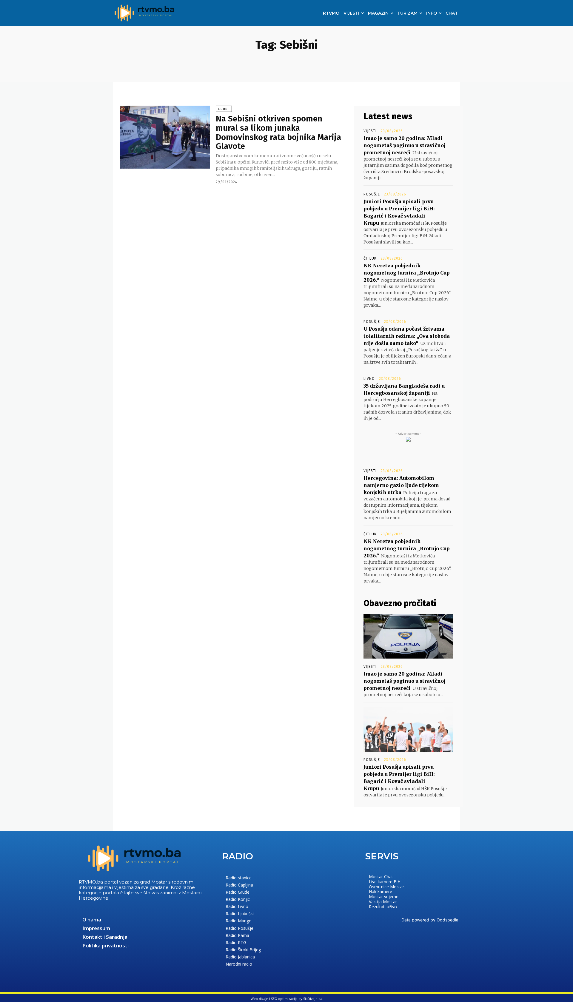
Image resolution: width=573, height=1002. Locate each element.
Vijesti (370, 131)
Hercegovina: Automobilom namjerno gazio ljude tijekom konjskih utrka (401, 485)
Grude (224, 109)
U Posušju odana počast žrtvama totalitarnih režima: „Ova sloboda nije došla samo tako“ (406, 336)
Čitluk (370, 258)
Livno (369, 378)
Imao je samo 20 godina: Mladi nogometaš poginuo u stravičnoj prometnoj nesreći (404, 145)
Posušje (371, 194)
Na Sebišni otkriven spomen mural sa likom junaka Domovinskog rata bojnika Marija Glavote (278, 132)
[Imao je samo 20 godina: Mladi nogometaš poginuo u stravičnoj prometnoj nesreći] (408, 636)
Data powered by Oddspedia (429, 919)
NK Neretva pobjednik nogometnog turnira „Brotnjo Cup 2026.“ (406, 273)
